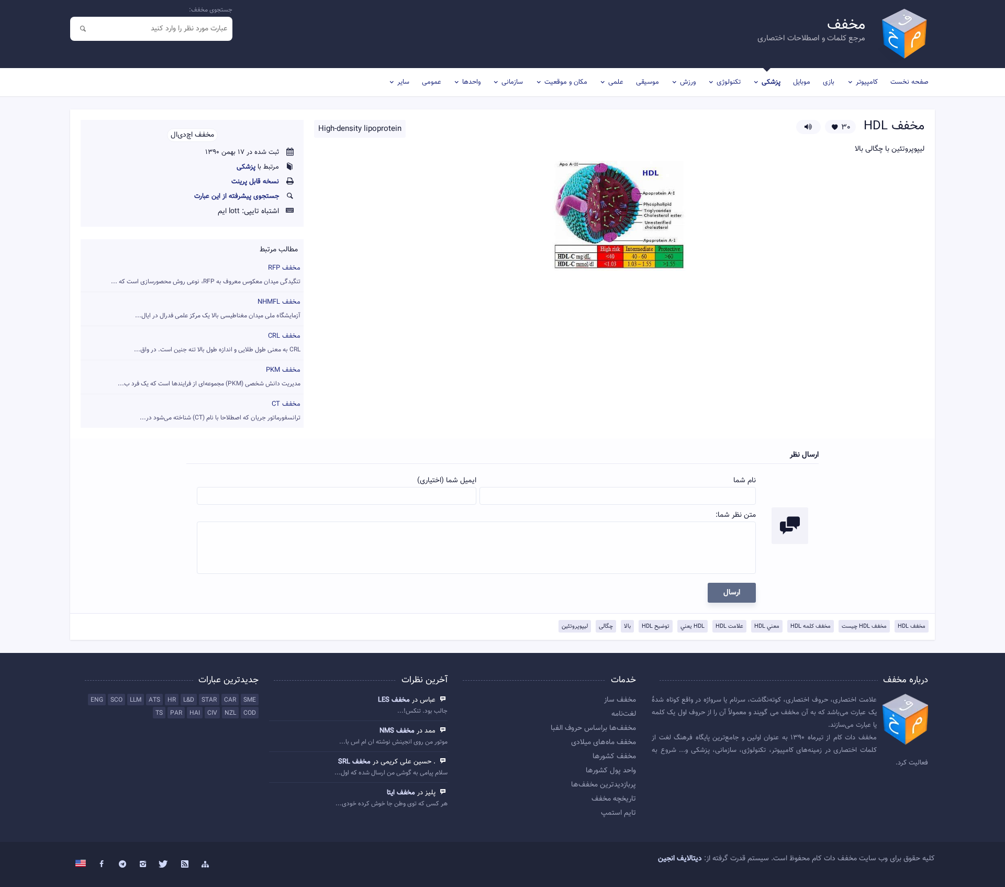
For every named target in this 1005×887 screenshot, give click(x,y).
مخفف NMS (397, 731)
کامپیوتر (867, 82)
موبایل (801, 82)
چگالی (606, 626)
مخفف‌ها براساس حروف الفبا (593, 728)
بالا (627, 626)
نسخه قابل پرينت (255, 181)
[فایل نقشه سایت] (205, 864)
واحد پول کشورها (611, 771)
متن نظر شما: (736, 515)
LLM (135, 700)
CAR (230, 700)
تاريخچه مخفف (613, 799)
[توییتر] (163, 864)
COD (249, 713)
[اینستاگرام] (143, 864)
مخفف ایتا (401, 793)
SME (249, 700)
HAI (194, 713)
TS (159, 713)
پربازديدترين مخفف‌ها (603, 785)
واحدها (471, 82)
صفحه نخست (909, 82)
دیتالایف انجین (680, 858)
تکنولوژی (729, 82)
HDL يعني (692, 626)
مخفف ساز (620, 700)
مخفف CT (220, 411)
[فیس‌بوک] (101, 864)
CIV (212, 713)
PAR (176, 713)
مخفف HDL (911, 626)
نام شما (744, 480)
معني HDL (766, 626)
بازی (828, 82)
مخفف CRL (217, 342)
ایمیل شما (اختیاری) (446, 480)
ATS (154, 700)
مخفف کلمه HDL (810, 626)
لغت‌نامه (623, 714)
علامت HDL (729, 626)
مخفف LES (394, 700)
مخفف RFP (205, 274)
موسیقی (647, 82)
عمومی (431, 82)
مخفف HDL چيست (864, 626)
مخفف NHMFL (217, 308)
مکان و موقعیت (565, 82)
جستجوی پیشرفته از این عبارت (236, 196)
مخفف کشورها (614, 756)
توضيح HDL (655, 626)
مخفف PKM (209, 377)
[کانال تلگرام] (122, 864)
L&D (188, 700)
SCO (116, 700)
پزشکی (771, 82)
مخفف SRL (354, 762)
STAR (209, 700)
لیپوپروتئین (575, 626)
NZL (230, 713)
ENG (97, 700)
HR (172, 700)
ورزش (688, 82)
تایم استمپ (618, 813)
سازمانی (512, 82)
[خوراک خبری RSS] (184, 864)
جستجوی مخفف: (210, 10)
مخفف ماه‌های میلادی (603, 742)
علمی (615, 82)
